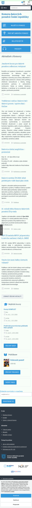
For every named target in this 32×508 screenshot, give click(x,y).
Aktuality (5, 432)
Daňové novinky (17, 253)
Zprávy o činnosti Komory (10, 420)
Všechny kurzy (10, 346)
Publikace (16, 202)
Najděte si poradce (18, 25)
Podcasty (18, 49)
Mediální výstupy (7, 435)
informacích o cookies (9, 491)
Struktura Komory (7, 415)
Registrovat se (8, 401)
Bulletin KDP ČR (17, 41)
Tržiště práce (10, 382)
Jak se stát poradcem (9, 444)
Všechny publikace (12, 372)
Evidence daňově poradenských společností (15, 447)
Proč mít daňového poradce (18, 33)
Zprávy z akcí (17, 229)
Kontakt (5, 417)
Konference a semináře (19, 94)
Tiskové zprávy (7, 429)
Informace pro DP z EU (9, 449)
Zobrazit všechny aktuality (12, 296)
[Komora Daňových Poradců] (11, 3)
